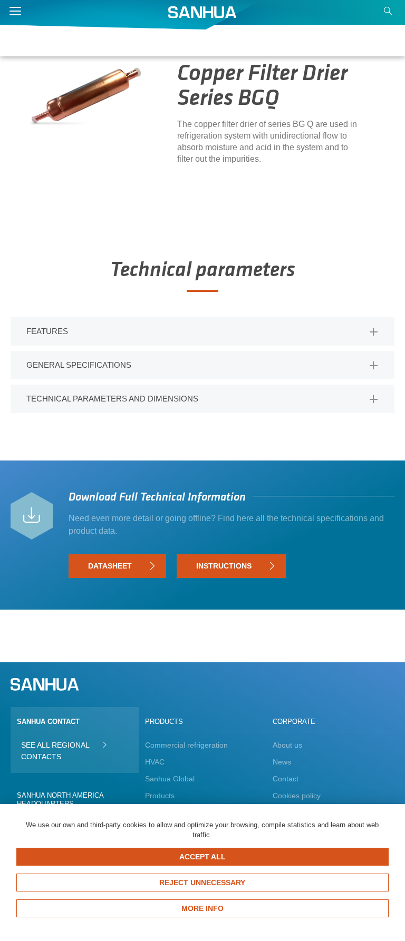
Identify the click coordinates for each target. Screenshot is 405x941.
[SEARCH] (389, 14)
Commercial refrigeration (186, 745)
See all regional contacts (55, 751)
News (282, 762)
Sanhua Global (170, 779)
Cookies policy (297, 795)
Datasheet (110, 566)
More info (202, 908)
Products (160, 795)
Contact (285, 779)
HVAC (155, 762)
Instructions (224, 566)
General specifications (78, 364)
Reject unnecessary (202, 882)
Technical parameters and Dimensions (112, 398)
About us (287, 745)
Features (47, 331)
